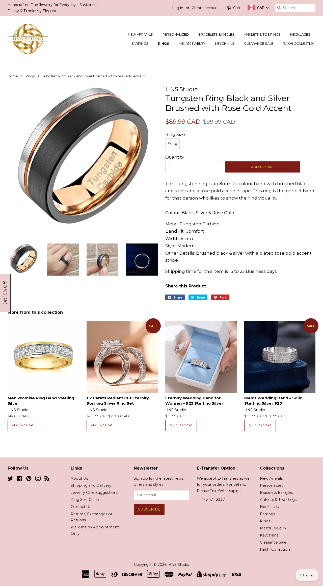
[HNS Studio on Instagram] (38, 479)
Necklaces (300, 34)
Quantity (174, 157)
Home (13, 76)
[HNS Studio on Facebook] (19, 479)
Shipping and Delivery (91, 485)
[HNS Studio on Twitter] (10, 479)
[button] (5, 293)
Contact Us (81, 506)
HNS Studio (178, 564)
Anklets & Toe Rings (262, 34)
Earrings (139, 43)
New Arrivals (140, 34)
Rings (163, 43)
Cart (236, 8)
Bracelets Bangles (216, 34)
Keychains (224, 43)
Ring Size (175, 134)
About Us (79, 478)
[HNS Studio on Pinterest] (29, 479)
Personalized (176, 34)
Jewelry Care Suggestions (94, 492)
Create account (205, 8)
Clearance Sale (258, 43)
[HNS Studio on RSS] (47, 479)
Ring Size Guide (85, 499)
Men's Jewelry (192, 43)
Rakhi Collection (299, 43)
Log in (177, 8)
